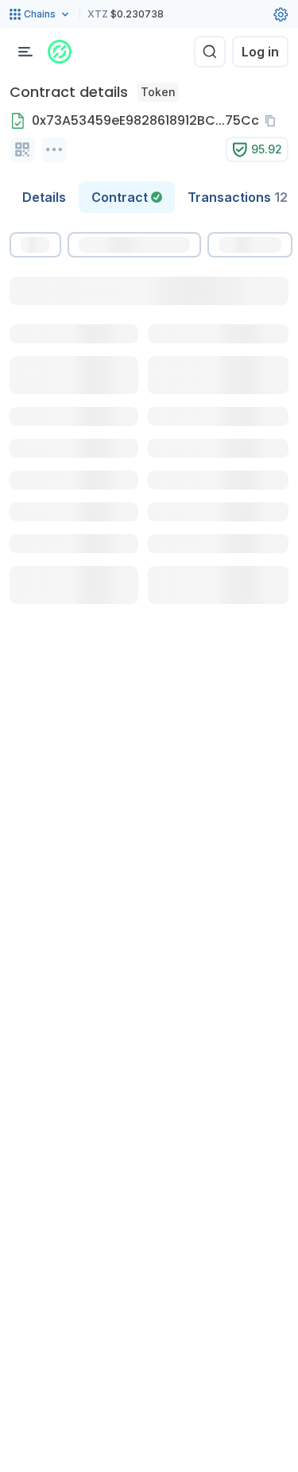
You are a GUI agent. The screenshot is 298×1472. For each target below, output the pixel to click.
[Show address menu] (54, 149)
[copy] (273, 121)
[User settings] (280, 14)
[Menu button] (25, 52)
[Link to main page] (60, 52)
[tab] (127, 197)
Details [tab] (44, 197)
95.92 (266, 149)
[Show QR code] (22, 149)
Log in (260, 52)
